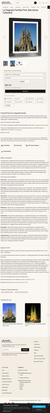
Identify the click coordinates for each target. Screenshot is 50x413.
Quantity (22, 81)
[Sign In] (46, 2)
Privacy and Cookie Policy (8, 409)
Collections (18, 7)
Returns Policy (5, 376)
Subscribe (25, 349)
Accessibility (5, 367)
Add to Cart (25, 91)
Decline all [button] (39, 409)
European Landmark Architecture (20, 137)
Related (11, 292)
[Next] (45, 37)
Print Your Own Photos (39, 358)
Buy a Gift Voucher (38, 361)
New (38, 7)
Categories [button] (5, 7)
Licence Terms (5, 384)
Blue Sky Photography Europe (34, 137)
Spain (23, 292)
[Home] (8, 2)
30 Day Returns (18, 129)
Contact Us (20, 367)
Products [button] (43, 7)
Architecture (7, 292)
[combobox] (24, 3)
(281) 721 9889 (23, 370)
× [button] (48, 404)
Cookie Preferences (7, 393)
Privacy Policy (5, 373)
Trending (33, 7)
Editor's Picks (26, 7)
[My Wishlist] (39, 2)
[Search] (35, 3)
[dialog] (25, 408)
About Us (36, 341)
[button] (17, 411)
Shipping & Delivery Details (41, 125)
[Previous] (4, 37)
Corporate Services (38, 355)
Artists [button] (11, 7)
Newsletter (4, 390)
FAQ (3, 370)
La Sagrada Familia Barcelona (7, 137)
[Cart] (43, 2)
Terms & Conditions (7, 381)
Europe (19, 292)
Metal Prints (5, 387)
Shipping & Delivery (6, 378)
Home (2, 292)
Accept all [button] (39, 406)
